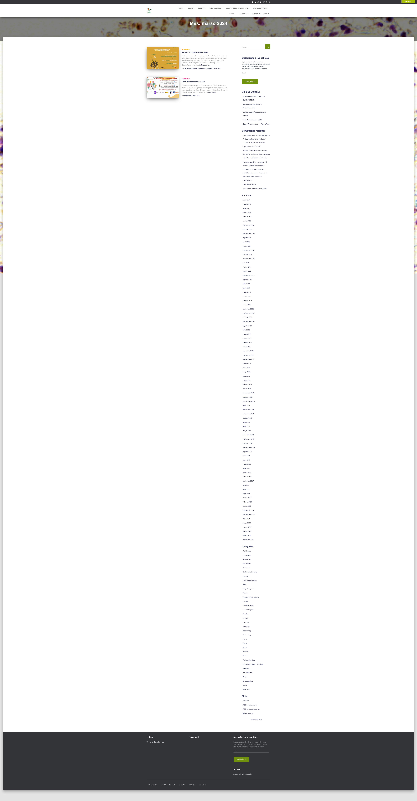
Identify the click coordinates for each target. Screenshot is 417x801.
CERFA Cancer (248, 605)
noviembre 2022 (248, 313)
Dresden (246, 618)
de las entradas (250, 705)
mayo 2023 (247, 292)
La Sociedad (152, 785)
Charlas (245, 614)
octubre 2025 (247, 229)
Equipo (163, 785)
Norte (245, 647)
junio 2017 (246, 489)
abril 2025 (246, 242)
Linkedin (261, 2)
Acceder (246, 701)
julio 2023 (246, 284)
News (245, 639)
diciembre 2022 (248, 309)
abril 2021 (246, 376)
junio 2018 (246, 460)
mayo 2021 (247, 372)
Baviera (245, 576)
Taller (245, 677)
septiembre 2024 (249, 259)
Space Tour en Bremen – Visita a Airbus (256, 124)
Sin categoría (247, 672)
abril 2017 (246, 493)
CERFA (181, 8)
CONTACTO (202, 785)
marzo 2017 (247, 498)
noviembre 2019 (248, 414)
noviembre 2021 (248, 355)
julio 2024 (246, 263)
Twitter (255, 2)
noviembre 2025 (248, 225)
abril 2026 (246, 208)
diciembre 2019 (248, 410)
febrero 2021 (247, 384)
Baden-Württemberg (250, 572)
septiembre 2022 (249, 321)
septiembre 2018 (249, 447)
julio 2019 (246, 422)
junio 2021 (246, 368)
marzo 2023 (247, 296)
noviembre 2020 (248, 393)
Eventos (246, 622)
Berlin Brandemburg (250, 580)
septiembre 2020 (249, 401)
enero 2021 (247, 389)
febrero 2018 (247, 477)
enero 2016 (247, 535)
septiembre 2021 (249, 359)
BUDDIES (182, 785)
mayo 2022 (247, 334)
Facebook (252, 2)
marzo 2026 (247, 212)
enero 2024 (247, 271)
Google (258, 2)
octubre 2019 (247, 418)
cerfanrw (246, 184)
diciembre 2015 (248, 540)
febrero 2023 (247, 300)
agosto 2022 (247, 326)
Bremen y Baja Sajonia (251, 597)
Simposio (246, 668)
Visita (245, 685)
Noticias (245, 651)
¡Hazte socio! (243, 13)
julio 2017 (246, 485)
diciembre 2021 (248, 351)
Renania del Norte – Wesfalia (253, 664)
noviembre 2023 (248, 275)
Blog (266, 13)
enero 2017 (247, 506)
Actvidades (247, 559)
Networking (247, 631)
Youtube (269, 2)
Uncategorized (248, 681)
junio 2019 (246, 426)
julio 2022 (246, 330)
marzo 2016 (247, 527)
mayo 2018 (247, 464)
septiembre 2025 (249, 233)
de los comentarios (251, 709)
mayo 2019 (247, 431)
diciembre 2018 (248, 435)
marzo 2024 (247, 267)
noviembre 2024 (248, 250)
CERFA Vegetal (248, 610)
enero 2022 (247, 347)
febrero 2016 (247, 531)
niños (245, 643)
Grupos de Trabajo (260, 8)
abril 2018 (246, 468)
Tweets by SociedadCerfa (155, 742)
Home (254, 184)
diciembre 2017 (248, 481)
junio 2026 (246, 200)
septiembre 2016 (249, 514)
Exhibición (246, 626)
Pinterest (266, 2)
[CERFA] (149, 11)
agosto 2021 (247, 363)
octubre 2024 (247, 254)
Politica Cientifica (249, 660)
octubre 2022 (247, 317)
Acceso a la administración (242, 774)
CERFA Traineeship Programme (237, 8)
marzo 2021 (247, 380)
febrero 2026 (247, 217)
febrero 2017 (247, 502)
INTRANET (255, 13)
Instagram (264, 2)
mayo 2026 (247, 204)
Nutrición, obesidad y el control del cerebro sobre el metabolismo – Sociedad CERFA (255, 165)
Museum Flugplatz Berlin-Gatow (195, 52)
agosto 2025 (247, 238)
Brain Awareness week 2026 (252, 120)
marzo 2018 (247, 472)
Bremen (245, 593)
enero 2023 (247, 305)
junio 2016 (246, 519)
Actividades (186, 49)
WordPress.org (248, 713)
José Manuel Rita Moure (251, 189)
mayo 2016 (247, 523)
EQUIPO (190, 8)
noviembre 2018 (248, 439)
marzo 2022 (247, 338)
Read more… (205, 65)
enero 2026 (247, 221)
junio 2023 (246, 288)
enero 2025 (247, 246)
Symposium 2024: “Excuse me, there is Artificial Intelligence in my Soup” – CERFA (256, 138)
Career (245, 601)
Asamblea (246, 568)
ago (216, 68)
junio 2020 (246, 405)
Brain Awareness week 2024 (193, 82)
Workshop (246, 689)
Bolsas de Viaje (215, 8)
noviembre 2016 (248, 510)
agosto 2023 (247, 279)
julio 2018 (246, 456)
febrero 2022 (247, 342)
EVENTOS (201, 8)
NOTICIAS (232, 13)
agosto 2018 (247, 451)
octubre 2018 (247, 443)
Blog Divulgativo (248, 589)
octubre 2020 (247, 397)
